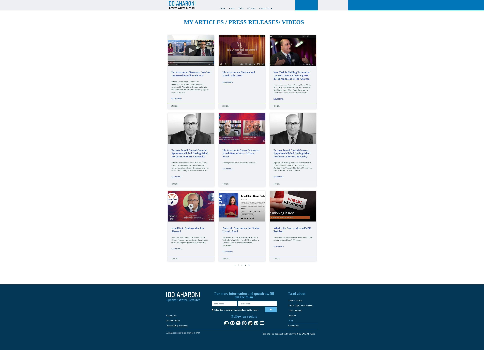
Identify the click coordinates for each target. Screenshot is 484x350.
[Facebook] (232, 323)
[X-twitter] (238, 323)
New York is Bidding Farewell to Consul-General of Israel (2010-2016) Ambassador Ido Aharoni (292, 75)
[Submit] (271, 309)
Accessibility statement (177, 325)
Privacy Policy (173, 320)
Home (222, 8)
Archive (292, 315)
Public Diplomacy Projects (300, 305)
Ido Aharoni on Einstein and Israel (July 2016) (238, 74)
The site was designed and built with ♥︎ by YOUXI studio (289, 334)
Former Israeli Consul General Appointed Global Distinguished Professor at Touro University (292, 153)
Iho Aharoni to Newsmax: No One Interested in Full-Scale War (190, 74)
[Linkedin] (226, 323)
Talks (240, 8)
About (232, 8)
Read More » (176, 98)
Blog (290, 320)
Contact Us (264, 8)
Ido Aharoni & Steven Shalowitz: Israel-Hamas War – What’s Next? (241, 153)
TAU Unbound (295, 310)
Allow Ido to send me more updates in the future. (236, 310)
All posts (251, 8)
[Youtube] (262, 323)
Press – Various (295, 300)
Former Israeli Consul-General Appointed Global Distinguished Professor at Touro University (189, 153)
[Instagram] (250, 323)
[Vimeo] (256, 323)
